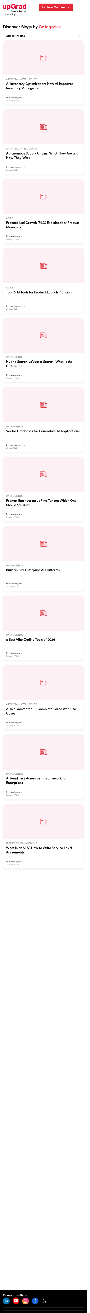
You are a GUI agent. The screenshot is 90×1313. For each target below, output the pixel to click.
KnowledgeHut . (17, 97)
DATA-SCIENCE (14, 357)
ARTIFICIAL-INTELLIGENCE (21, 79)
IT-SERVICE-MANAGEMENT (21, 843)
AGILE (9, 218)
